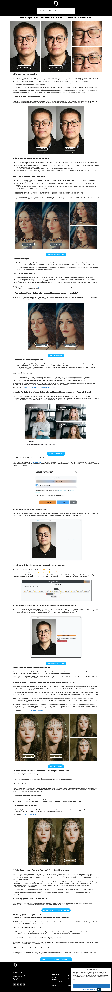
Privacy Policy (93, 989)
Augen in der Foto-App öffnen (30, 814)
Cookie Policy (86, 989)
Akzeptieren (91, 986)
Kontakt (64, 11)
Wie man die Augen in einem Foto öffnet (32, 710)
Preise (56, 11)
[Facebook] (18, 984)
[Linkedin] (14, 984)
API (50, 11)
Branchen (42, 11)
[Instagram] (21, 984)
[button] (72, 11)
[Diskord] (24, 984)
